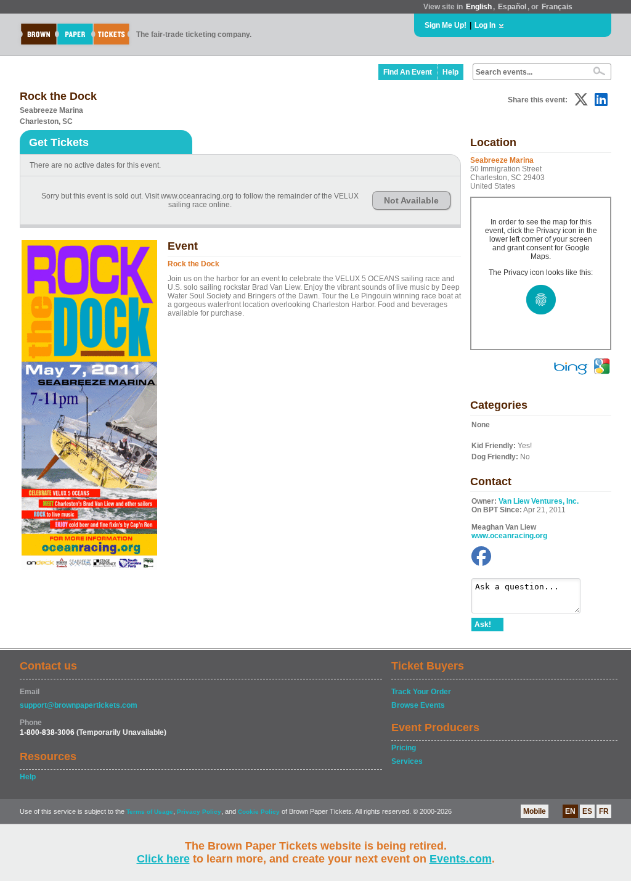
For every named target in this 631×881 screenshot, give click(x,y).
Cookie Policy (259, 811)
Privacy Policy (199, 811)
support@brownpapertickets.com (78, 705)
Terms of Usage (149, 811)
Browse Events (418, 705)
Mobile (534, 811)
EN (570, 811)
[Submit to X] (581, 99)
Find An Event (407, 72)
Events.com (460, 859)
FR (604, 811)
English (479, 6)
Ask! (482, 624)
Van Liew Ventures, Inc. (539, 501)
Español (512, 6)
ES (587, 811)
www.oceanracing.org (509, 535)
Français (557, 6)
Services (407, 761)
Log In (484, 25)
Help (450, 72)
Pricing (403, 748)
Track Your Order (421, 691)
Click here (163, 859)
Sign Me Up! (445, 25)
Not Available (411, 200)
